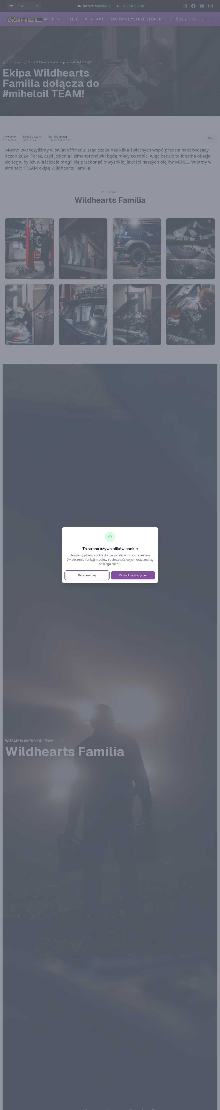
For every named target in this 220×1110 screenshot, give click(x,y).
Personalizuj (87, 575)
